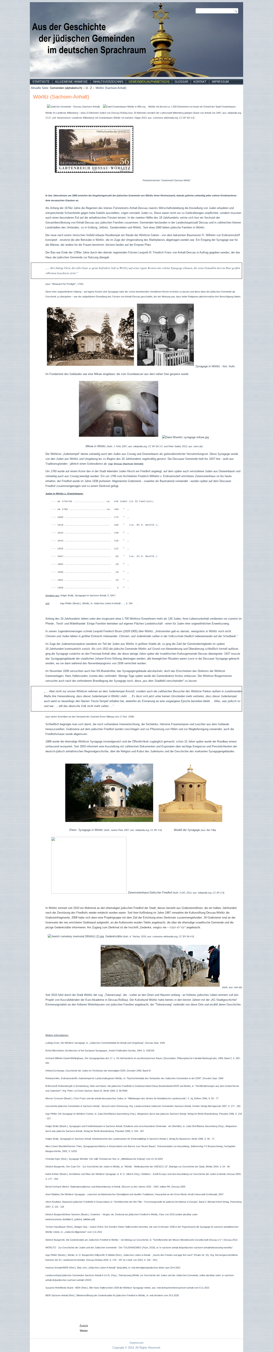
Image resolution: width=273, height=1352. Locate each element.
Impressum (220, 81)
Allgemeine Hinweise (71, 81)
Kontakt (199, 81)
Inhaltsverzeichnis (108, 81)
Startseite (41, 81)
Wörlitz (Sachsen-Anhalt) (61, 97)
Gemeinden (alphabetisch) (149, 81)
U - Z (89, 88)
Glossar (181, 81)
